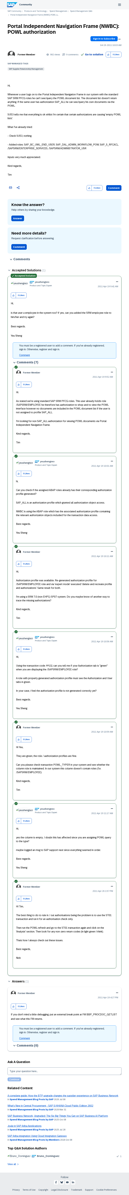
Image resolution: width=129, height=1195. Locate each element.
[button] (108, 54)
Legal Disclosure (59, 1190)
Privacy (16, 1190)
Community (25, 4)
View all (12, 1164)
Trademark (76, 1190)
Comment (114, 188)
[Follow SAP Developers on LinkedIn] (73, 1182)
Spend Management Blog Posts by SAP (31, 1099)
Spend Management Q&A (81, 11)
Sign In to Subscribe (104, 38)
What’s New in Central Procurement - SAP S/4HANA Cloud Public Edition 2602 (50, 1105)
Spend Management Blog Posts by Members (35, 1140)
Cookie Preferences (106, 1190)
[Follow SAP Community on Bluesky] (61, 1182)
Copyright (43, 1190)
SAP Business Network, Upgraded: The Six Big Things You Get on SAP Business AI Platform (58, 1116)
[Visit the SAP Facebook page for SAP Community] (56, 1182)
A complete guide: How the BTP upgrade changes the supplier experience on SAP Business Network (63, 1095)
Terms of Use (29, 1190)
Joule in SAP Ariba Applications (25, 1126)
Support (89, 1190)
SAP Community (14, 11)
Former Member (26, 54)
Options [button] (119, 39)
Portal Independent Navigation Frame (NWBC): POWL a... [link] (34, 15)
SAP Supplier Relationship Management (26, 69)
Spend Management (58, 11)
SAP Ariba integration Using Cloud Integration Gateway (37, 1136)
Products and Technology (35, 11)
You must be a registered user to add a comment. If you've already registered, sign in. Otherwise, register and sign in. (61, 347)
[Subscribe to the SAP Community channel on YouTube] (67, 1182)
